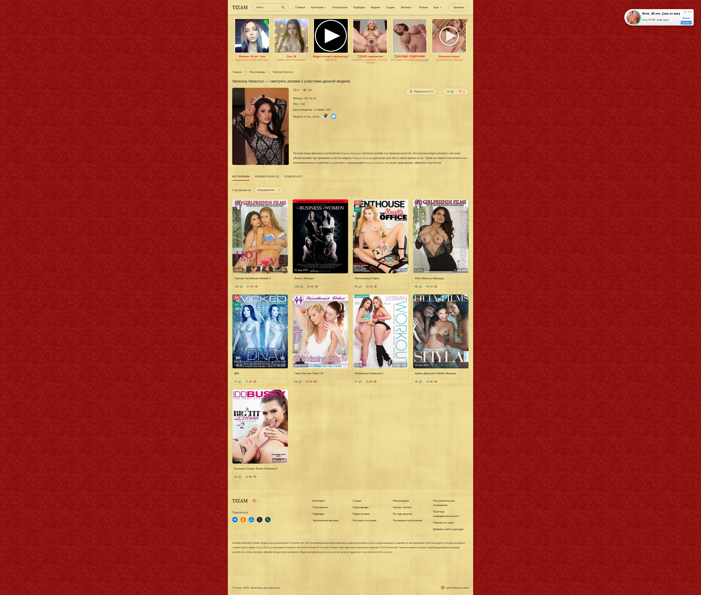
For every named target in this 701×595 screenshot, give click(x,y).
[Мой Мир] (251, 519)
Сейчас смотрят (402, 507)
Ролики (423, 7)
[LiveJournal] (268, 519)
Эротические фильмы (326, 520)
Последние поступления (407, 520)
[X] (259, 519)
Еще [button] (436, 7)
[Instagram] (325, 116)
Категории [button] (317, 7)
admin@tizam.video (457, 587)
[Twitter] (333, 116)
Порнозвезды (257, 71)
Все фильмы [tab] (241, 176)
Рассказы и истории (364, 520)
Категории (319, 500)
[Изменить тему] (256, 500)
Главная (300, 7)
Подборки (359, 7)
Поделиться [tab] (293, 176)
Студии (390, 7)
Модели (375, 7)
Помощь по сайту (443, 522)
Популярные (339, 7)
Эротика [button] (405, 7)
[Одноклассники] (243, 519)
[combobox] (268, 190)
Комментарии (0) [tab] (267, 176)
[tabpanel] (350, 331)
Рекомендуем (401, 500)
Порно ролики (361, 513)
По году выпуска (402, 513)
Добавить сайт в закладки (448, 529)
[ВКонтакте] (235, 519)
